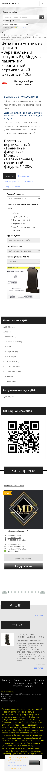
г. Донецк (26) (9, 326)
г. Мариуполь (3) (10, 351)
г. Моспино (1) (9, 356)
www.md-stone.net (14, 551)
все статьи (38, 668)
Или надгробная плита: (18, 257)
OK (34, 762)
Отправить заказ (12, 186)
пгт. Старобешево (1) (12, 366)
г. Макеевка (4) (9, 346)
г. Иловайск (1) (9, 336)
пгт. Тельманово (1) (12, 371)
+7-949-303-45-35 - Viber (17, 540)
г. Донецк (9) (8, 396)
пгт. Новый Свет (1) (11, 361)
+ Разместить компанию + (27, 684)
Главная (6, 680)
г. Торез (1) (8, 376)
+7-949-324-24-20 (14, 535)
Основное (9, 176)
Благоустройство (12, 181)
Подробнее (23, 566)
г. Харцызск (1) (9, 381)
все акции (39, 615)
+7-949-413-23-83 (14, 538)
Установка (28, 181)
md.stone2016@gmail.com (17, 549)
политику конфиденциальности (16, 764)
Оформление (24, 176)
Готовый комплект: (16, 194)
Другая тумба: (13, 235)
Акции (17, 680)
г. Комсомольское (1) (12, 341)
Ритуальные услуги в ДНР (26, 683)
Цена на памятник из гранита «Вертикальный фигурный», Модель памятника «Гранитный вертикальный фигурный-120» (23, 37)
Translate (22, 27)
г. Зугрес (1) (8, 331)
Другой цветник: (15, 246)
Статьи (27, 680)
